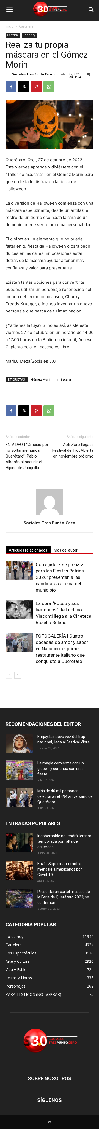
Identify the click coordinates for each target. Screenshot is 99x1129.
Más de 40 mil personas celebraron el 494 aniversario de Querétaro (65, 796)
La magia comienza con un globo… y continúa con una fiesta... (60, 768)
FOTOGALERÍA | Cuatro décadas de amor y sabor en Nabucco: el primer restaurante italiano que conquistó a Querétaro (62, 648)
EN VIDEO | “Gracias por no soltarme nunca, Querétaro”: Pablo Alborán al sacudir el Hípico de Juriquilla (27, 456)
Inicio (10, 26)
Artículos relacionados (28, 550)
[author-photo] (49, 515)
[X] (23, 86)
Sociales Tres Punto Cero (32, 74)
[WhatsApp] (48, 86)
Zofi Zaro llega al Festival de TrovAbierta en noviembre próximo (73, 450)
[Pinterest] (36, 86)
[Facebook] (11, 86)
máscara (64, 379)
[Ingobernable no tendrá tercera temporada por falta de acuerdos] (19, 842)
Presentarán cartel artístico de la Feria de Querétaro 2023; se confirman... (63, 897)
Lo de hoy (29, 35)
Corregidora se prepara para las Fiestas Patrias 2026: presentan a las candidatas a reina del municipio (60, 577)
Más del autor (66, 550)
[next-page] (17, 675)
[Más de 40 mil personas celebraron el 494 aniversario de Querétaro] (19, 797)
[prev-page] (9, 675)
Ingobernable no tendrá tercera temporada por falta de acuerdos (64, 841)
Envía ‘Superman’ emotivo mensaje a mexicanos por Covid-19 (59, 869)
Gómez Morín (41, 379)
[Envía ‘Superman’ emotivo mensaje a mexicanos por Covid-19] (19, 870)
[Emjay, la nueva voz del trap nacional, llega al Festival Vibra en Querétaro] (19, 743)
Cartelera (26, 26)
